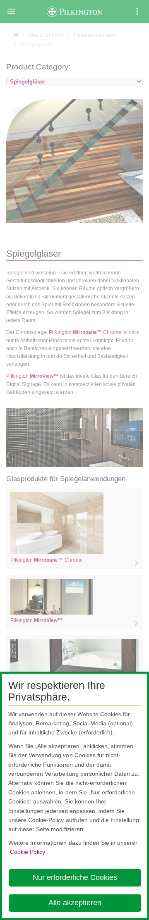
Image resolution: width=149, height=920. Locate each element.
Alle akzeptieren (74, 903)
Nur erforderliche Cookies (75, 877)
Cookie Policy (27, 851)
